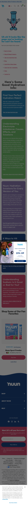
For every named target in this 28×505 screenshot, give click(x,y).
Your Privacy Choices (13, 502)
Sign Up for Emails (20, 261)
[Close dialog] (25, 242)
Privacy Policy (5, 499)
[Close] (25, 487)
